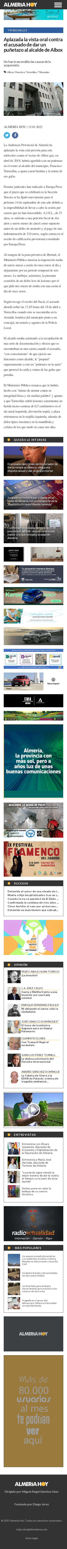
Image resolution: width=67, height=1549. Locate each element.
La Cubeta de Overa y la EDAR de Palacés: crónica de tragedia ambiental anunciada (39, 1078)
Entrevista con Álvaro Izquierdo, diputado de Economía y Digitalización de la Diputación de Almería (40, 1148)
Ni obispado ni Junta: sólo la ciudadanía (39, 1010)
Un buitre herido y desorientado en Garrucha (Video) (40, 1274)
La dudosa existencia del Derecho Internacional (37, 1060)
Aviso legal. (31, 1538)
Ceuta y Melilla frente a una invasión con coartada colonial (39, 994)
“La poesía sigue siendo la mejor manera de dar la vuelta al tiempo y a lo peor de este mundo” (40, 1177)
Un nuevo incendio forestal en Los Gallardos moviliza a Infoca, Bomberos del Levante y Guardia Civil (40, 1260)
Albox (10, 72)
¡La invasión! (29, 975)
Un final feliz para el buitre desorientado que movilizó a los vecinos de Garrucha (39, 1289)
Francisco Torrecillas (26, 72)
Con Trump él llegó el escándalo (35, 1044)
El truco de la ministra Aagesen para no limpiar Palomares (37, 1028)
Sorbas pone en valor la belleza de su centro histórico (36, 1191)
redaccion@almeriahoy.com (31, 1529)
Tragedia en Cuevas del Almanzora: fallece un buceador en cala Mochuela (39, 1303)
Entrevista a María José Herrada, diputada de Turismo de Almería (36, 1162)
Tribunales (43, 72)
